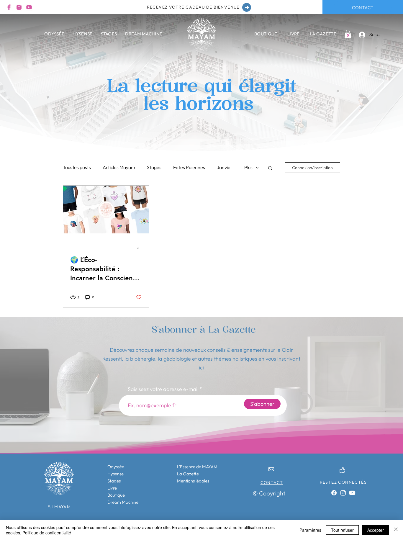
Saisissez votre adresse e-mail (163, 389)
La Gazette (188, 474)
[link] (347, 34)
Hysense (115, 474)
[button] (270, 168)
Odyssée (115, 466)
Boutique (116, 495)
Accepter (375, 530)
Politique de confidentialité (46, 533)
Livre (112, 488)
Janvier (224, 167)
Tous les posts (77, 167)
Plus (248, 167)
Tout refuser (342, 530)
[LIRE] (246, 7)
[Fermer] (395, 530)
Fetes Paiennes (189, 167)
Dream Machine (122, 502)
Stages (154, 167)
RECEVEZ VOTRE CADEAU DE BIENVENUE (193, 7)
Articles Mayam (119, 167)
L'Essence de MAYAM (197, 466)
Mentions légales (193, 481)
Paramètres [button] (310, 530)
